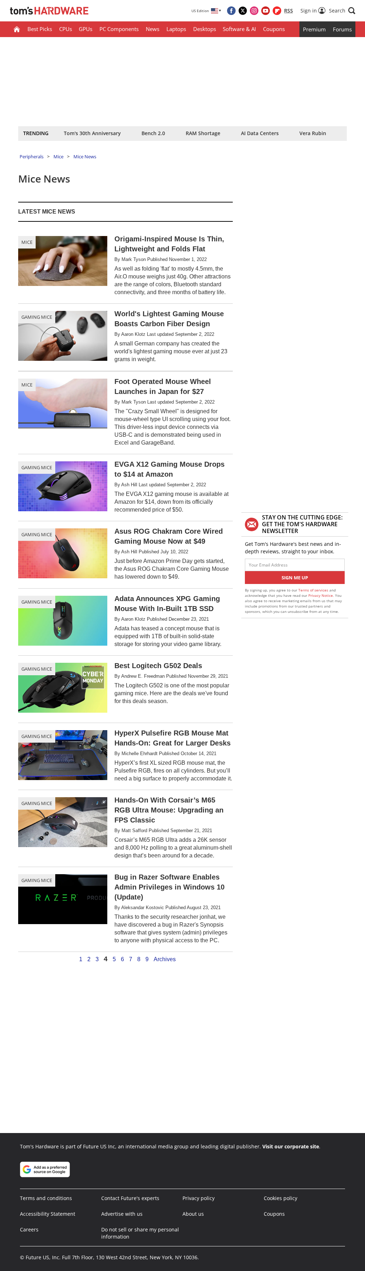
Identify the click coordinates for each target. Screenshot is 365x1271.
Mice (58, 156)
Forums (342, 29)
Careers (29, 1229)
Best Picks (39, 28)
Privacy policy (198, 1198)
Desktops (204, 28)
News (152, 28)
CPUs (65, 28)
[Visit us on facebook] (231, 10)
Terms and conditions (46, 1198)
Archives (165, 959)
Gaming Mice (36, 317)
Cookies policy (280, 1198)
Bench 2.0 (153, 133)
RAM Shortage (203, 133)
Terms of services (313, 590)
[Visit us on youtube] (265, 10)
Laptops (176, 28)
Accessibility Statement (47, 1213)
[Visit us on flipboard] (277, 10)
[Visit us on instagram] (254, 10)
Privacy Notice (320, 595)
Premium (314, 29)
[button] (342, 10)
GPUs (85, 28)
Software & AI (239, 28)
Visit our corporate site (290, 1146)
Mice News (84, 156)
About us (193, 1213)
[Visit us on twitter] (242, 10)
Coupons (274, 28)
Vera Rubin (312, 133)
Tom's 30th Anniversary (92, 133)
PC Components (119, 28)
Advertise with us (122, 1213)
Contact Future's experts (130, 1198)
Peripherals (31, 156)
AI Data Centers (260, 133)
